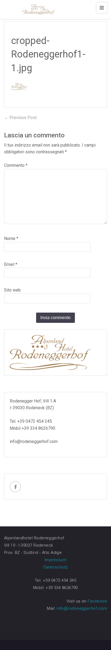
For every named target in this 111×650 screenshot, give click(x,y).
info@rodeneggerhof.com (82, 608)
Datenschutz (55, 567)
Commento (15, 165)
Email (10, 264)
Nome (11, 238)
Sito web (12, 290)
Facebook (97, 601)
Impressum (55, 559)
